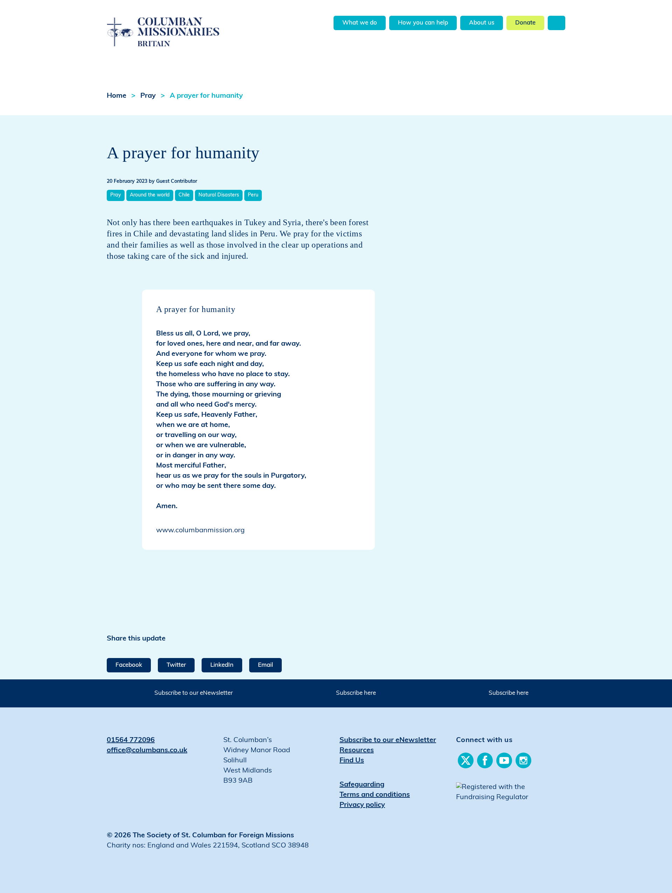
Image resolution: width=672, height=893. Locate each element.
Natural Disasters (218, 195)
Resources (357, 750)
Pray (148, 95)
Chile (184, 195)
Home (116, 95)
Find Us (352, 760)
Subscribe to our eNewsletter (193, 693)
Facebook (128, 665)
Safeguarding (362, 784)
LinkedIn (221, 665)
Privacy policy (362, 805)
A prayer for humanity (206, 95)
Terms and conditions (375, 794)
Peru (253, 195)
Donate (525, 23)
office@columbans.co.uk (147, 750)
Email (265, 665)
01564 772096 (131, 740)
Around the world (150, 195)
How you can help (423, 23)
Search (556, 23)
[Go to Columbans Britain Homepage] (181, 24)
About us (481, 23)
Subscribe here (356, 693)
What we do (359, 23)
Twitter (176, 665)
